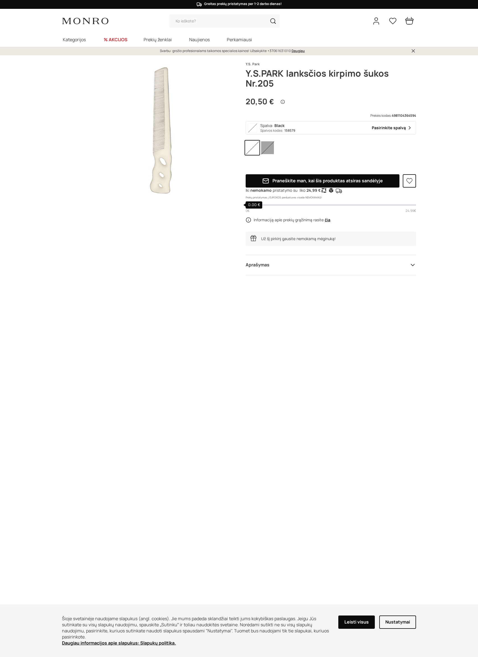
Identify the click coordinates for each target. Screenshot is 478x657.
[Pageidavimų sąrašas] (392, 21)
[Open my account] (376, 21)
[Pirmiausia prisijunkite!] (409, 181)
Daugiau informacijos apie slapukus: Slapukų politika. (119, 643)
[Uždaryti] (413, 51)
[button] (273, 21)
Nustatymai (397, 622)
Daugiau (298, 51)
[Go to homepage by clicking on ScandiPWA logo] (85, 21)
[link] (252, 147)
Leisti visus (356, 622)
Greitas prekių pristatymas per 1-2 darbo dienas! (243, 4)
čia (327, 220)
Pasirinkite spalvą (389, 128)
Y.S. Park (252, 64)
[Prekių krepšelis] (409, 21)
